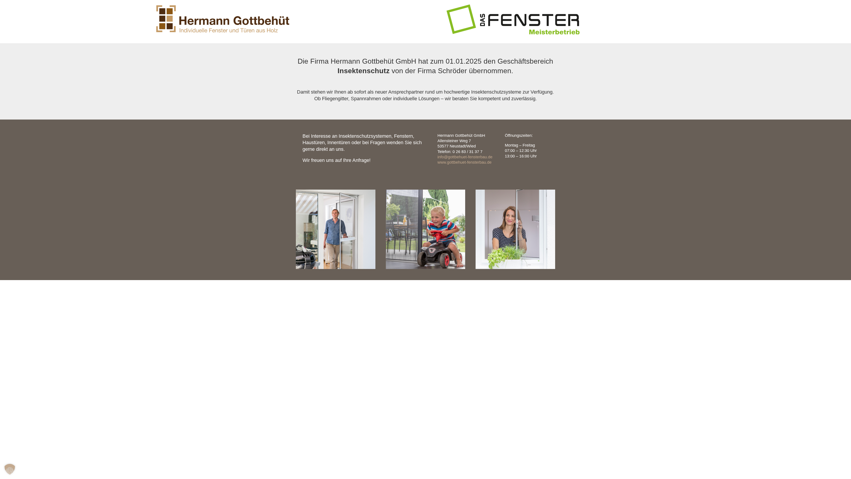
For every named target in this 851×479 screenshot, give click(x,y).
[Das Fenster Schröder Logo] (513, 6)
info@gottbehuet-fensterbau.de (464, 157)
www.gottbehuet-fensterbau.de (464, 162)
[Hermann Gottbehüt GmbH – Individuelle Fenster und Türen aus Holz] (222, 6)
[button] (10, 469)
